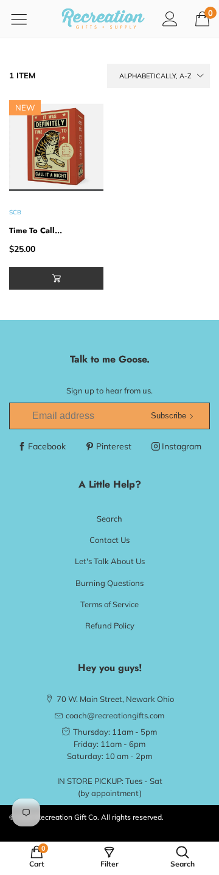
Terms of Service (109, 604)
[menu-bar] (26, 19)
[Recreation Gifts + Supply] (103, 19)
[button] (56, 278)
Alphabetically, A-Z (155, 76)
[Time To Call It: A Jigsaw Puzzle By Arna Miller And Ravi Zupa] (56, 147)
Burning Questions (109, 583)
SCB (15, 212)
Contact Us (109, 540)
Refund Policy (109, 625)
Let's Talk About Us (110, 561)
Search (109, 518)
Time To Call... (35, 230)
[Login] (170, 18)
